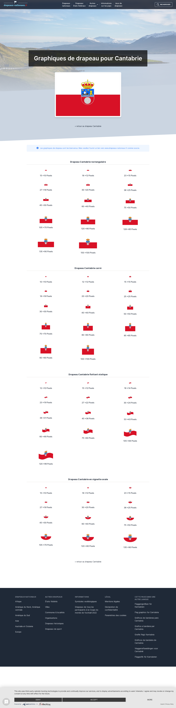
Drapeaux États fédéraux (79, 4)
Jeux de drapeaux (118, 4)
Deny (38, 700)
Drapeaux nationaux (66, 4)
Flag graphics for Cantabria (147, 612)
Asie (17, 621)
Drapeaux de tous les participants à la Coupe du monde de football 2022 (86, 610)
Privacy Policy (170, 704)
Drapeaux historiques (54, 623)
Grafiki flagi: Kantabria (144, 634)
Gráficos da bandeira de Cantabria (145, 641)
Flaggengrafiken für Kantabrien (143, 605)
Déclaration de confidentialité (111, 608)
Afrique (18, 601)
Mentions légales (112, 601)
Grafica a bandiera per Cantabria (144, 627)
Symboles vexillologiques (86, 601)
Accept (94, 700)
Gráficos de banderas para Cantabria (146, 619)
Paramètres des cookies (115, 615)
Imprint (162, 704)
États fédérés (51, 601)
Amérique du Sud (22, 615)
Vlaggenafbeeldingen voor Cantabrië (146, 650)
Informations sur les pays (106, 4)
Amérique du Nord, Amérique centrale (27, 608)
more (149, 700)
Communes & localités (55, 612)
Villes (47, 607)
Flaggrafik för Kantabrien (146, 657)
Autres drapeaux (92, 4)
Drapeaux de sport (53, 629)
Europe (18, 632)
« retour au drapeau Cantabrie (88, 126)
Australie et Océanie (24, 626)
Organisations (51, 618)
